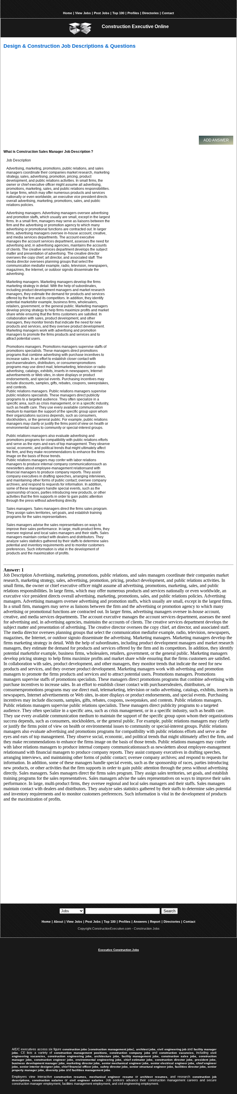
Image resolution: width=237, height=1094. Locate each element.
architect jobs (145, 1049)
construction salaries (47, 1080)
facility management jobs (140, 1056)
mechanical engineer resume (111, 1076)
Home (67, 13)
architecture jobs (106, 1056)
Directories (150, 13)
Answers (140, 921)
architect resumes (153, 1076)
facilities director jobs (190, 1066)
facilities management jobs (91, 1070)
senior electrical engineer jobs (173, 1063)
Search (169, 911)
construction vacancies (176, 1052)
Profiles (133, 13)
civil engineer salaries (86, 1080)
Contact (168, 13)
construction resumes (70, 1076)
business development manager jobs (38, 1063)
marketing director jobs (83, 1063)
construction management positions (80, 1052)
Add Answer (216, 140)
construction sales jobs (178, 1056)
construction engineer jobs (53, 1059)
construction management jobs (111, 1049)
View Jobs (83, 13)
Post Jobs (101, 13)
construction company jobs (130, 1052)
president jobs (205, 1059)
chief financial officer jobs (80, 1066)
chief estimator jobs (138, 1059)
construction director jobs (173, 1059)
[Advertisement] (120, 94)
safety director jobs (114, 1066)
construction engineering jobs (70, 1056)
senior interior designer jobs (40, 1066)
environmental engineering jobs (98, 1059)
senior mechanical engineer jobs (125, 1063)
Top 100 (118, 13)
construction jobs (74, 1049)
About (58, 921)
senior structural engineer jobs (151, 1066)
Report (155, 921)
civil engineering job (171, 1049)
